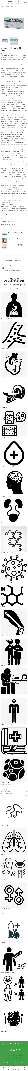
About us (4, 1062)
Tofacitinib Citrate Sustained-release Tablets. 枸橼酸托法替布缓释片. (16, 238)
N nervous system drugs (7, 724)
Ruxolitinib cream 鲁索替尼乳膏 (15, 245)
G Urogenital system (6, 523)
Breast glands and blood (14, 784)
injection (7, 218)
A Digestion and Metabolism (8, 318)
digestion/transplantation (14, 786)
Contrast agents (5, 407)
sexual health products (6, 908)
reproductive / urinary (14, 791)
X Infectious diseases (6, 1002)
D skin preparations (5, 437)
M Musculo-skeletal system (7, 636)
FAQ (21, 1062)
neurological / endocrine (14, 789)
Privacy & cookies (13, 1065)
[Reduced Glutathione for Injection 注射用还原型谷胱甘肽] (4, 234)
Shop (8, 1062)
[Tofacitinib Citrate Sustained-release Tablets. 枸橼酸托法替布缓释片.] (4, 240)
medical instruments (6, 695)
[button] (2, 2)
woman (14, 913)
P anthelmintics (4, 825)
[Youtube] (19, 1050)
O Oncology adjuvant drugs (7, 754)
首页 (2, 6)
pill (9, 218)
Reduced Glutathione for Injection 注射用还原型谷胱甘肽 (16, 232)
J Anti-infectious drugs (11, 6)
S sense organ (4, 879)
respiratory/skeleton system (14, 793)
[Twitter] (11, 1050)
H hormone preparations (7, 552)
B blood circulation (5, 348)
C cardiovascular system (7, 378)
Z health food (4, 1031)
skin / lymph (14, 795)
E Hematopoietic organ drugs (8, 466)
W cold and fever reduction (7, 972)
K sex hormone (4, 606)
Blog (12, 1062)
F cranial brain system (6, 496)
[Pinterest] (17, 1050)
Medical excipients (5, 665)
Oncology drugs (5, 782)
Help (24, 1062)
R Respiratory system (6, 854)
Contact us (16, 1062)
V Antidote (3, 942)
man (14, 911)
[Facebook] (8, 1050)
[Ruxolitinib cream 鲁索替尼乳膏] (4, 246)
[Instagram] (14, 1050)
